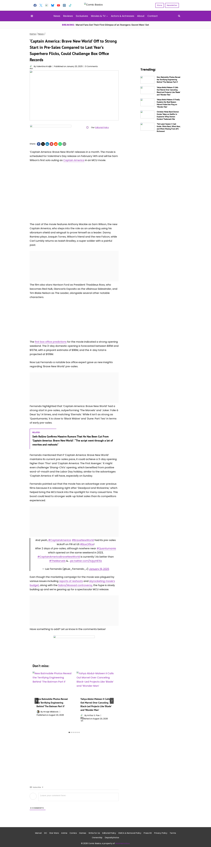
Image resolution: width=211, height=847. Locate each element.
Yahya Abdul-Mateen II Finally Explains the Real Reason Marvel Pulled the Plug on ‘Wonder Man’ (168, 103)
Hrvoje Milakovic (51, 711)
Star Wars (54, 833)
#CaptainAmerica (59, 540)
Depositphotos (112, 837)
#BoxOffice (87, 544)
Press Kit (148, 833)
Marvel (38, 833)
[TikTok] (70, 5)
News (56, 16)
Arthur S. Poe (93, 715)
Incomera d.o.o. (122, 843)
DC (45, 833)
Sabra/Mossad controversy (75, 585)
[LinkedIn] (47, 144)
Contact (152, 16)
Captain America (73, 160)
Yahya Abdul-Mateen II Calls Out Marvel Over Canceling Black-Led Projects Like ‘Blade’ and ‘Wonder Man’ (168, 91)
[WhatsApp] (60, 144)
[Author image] (31, 66)
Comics (73, 833)
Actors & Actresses (122, 16)
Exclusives (82, 16)
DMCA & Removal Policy (129, 833)
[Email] (64, 144)
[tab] (69, 732)
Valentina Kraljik (44, 66)
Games (82, 833)
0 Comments (91, 66)
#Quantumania (106, 548)
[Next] (112, 701)
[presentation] (52, 682)
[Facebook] (35, 5)
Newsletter (172, 5)
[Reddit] (56, 144)
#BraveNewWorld (83, 540)
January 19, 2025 (99, 569)
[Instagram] (64, 5)
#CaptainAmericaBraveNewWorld (58, 556)
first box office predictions (51, 341)
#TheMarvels (57, 561)
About (140, 16)
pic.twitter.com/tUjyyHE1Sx (86, 561)
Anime (64, 833)
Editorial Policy (102, 127)
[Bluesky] (53, 5)
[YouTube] (58, 5)
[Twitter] (41, 5)
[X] (43, 144)
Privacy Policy (160, 833)
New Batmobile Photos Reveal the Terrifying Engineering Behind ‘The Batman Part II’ (52, 702)
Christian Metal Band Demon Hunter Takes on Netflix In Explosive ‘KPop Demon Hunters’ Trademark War (168, 115)
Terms (173, 833)
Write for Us (94, 833)
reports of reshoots (71, 581)
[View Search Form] (179, 16)
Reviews (68, 16)
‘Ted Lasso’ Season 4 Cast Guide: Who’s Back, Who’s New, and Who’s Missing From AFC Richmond (168, 127)
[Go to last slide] (36, 701)
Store (159, 5)
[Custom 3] (47, 5)
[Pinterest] (51, 144)
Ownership (97, 837)
